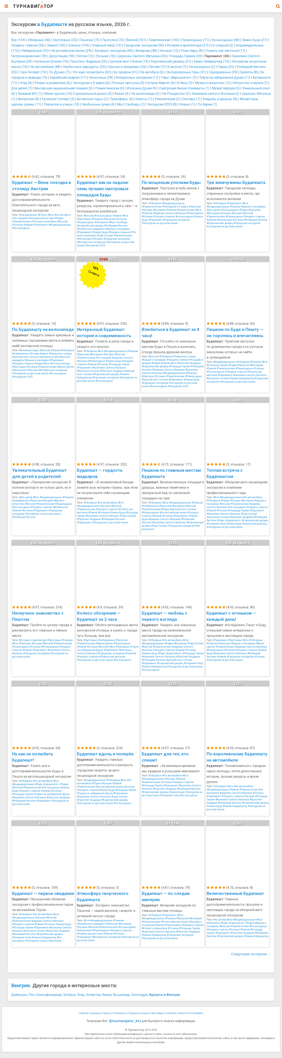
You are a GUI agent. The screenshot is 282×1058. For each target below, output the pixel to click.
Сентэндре (139, 995)
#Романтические (152, 206)
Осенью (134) (78, 45)
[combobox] (278, 4)
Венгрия (20, 985)
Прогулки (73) (113, 40)
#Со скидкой (103, 357)
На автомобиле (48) (45, 67)
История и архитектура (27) (187, 45)
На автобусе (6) (152, 72)
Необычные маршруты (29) (84, 67)
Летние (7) (156, 67)
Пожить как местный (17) (225, 51)
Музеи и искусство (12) (213, 83)
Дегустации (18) (61, 56)
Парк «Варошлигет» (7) (179, 77)
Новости (183, 1013)
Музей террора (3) (226, 88)
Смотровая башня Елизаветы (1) (184, 88)
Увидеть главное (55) (27, 45)
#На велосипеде (60, 363)
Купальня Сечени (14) (51, 61)
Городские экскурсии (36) (144, 45)
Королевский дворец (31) (171, 61)
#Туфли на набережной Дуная (52, 794)
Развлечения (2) (167, 99)
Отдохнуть (134, 1013)
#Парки (59, 218)
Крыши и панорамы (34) (127, 67)
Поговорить (196, 1013)
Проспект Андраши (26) (88, 61)
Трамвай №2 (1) (30, 94)
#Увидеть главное (119, 232)
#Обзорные (101, 222)
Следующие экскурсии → (251, 954)
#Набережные (20, 353)
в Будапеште (52, 24)
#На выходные (21, 228)
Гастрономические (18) (28, 56)
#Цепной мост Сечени (25, 356)
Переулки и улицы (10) (61, 104)
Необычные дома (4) (98, 104)
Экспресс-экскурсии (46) (113, 51)
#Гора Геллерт (105, 235)
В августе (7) (176, 67)
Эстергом (93, 995)
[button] (278, 6)
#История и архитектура (32, 640)
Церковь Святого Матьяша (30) (142, 56)
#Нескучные (84, 238)
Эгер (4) (26, 83)
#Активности (46, 356)
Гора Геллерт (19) (33, 72)
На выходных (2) (202, 67)
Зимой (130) (56, 45)
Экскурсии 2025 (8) (162, 104)
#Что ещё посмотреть (44, 221)
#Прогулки (109, 219)
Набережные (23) (35, 51)
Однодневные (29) (223, 72)
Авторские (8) (28, 99)
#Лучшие (97, 238)
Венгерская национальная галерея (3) (63, 88)
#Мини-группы (65, 366)
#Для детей (213, 210)
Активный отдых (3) (92, 99)
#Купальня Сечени (88, 371)
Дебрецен (19, 995)
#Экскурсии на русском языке (160, 223)
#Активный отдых (29, 350)
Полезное (170, 1013)
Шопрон (69, 995)
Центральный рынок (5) (93, 94)
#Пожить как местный (112, 656)
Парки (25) (226, 67)
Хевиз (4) (121, 94)
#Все (51, 214)
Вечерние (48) (146, 51)
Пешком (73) (89, 40)
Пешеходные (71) (195, 40)
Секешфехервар (49, 995)
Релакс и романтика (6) (52, 83)
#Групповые (84, 219)
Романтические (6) (109, 88)
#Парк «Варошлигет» (229, 520)
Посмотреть (119, 1013)
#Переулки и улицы (60, 353)
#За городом (19, 218)
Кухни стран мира (152, 1013)
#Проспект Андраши (112, 371)
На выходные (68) (225, 40)
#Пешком (97, 219)
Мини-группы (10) (58, 94)
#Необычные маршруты (91, 228)
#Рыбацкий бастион (116, 225)
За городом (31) (125, 72)
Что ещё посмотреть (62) (91, 72)
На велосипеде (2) (145, 94)
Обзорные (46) (39, 40)
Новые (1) (187, 104)
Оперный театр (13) (106, 45)
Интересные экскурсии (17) (137, 77)
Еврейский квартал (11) (68, 77)
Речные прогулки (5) (128, 83)
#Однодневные (28, 214)
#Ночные (225, 213)
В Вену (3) (184, 83)
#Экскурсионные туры (41, 218)
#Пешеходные (85, 222)
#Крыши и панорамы (117, 228)
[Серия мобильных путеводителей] (33, 5)
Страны (106, 1013)
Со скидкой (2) (222, 45)
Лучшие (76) (105, 56)
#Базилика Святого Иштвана (109, 367)
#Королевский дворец (90, 225)
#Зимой (28, 224)
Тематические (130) (164, 40)
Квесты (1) (143, 99)
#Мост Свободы (118, 222)
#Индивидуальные (60, 224)
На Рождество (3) (176, 94)
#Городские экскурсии (116, 238)
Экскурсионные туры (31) (186, 72)
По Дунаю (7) (59, 72)
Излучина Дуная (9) (141, 88)
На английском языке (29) (71, 51)
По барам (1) (207, 104)
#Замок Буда (100, 232)
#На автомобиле (107, 502)
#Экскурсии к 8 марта (175, 206)
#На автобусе (63, 214)
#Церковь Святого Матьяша (169, 213)
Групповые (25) (65, 40)
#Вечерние (159, 210)
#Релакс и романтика (154, 928)
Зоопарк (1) (191, 99)
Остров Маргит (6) (161, 83)
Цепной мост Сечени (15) (129, 61)
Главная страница (89, 1013)
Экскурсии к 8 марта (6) (91, 83)
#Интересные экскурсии (91, 242)
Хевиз (106, 995)
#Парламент (40, 224)
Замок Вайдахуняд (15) (211, 61)
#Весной (62, 221)
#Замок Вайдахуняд (242, 378)
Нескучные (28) (101, 77)
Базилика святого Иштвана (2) (215, 94)
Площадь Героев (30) (185, 56)
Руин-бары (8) (192, 51)
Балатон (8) (249, 72)
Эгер (80, 995)
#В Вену (42, 214)
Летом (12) (85, 56)
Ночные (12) (169, 51)
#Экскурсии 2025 (95, 245)
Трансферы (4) (121, 99)
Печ (31, 995)
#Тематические (21, 221)
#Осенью (17, 224)
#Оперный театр (216, 523)
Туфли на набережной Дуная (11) (224, 77)
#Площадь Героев (119, 364)
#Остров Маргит (39, 353)
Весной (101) (136, 40)
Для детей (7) (21, 88)
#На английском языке (173, 512)
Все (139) (18, 40)
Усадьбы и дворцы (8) (220, 99)
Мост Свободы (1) (131, 104)
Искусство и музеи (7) (250, 83)
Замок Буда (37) (254, 40)
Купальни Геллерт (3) (58, 99)
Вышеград (121, 995)
